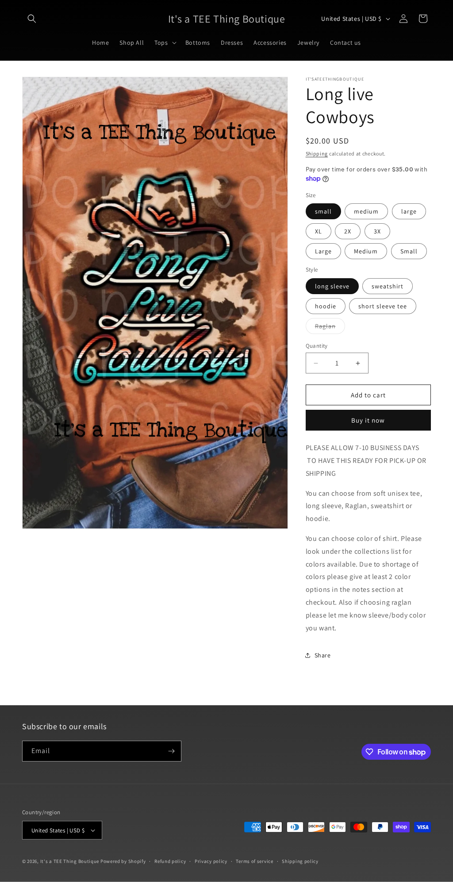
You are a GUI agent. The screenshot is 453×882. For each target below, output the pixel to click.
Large (323, 251)
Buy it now (368, 420)
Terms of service (254, 861)
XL (318, 231)
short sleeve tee (382, 306)
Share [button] (323, 655)
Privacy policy (211, 861)
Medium (366, 251)
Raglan (330, 328)
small (323, 211)
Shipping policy (300, 861)
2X (347, 231)
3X (377, 231)
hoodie (325, 306)
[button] (32, 18)
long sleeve (332, 286)
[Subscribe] (171, 751)
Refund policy (170, 861)
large (409, 211)
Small (409, 251)
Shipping (317, 153)
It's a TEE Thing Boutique (70, 861)
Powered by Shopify (123, 861)
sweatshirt (387, 286)
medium (366, 211)
